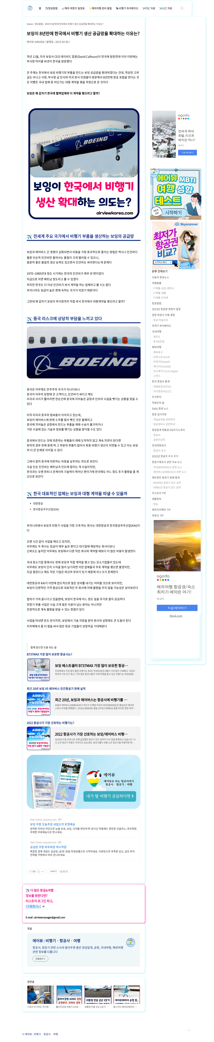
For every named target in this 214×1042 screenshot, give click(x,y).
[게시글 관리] (42, 871)
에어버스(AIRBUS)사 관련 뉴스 (169, 472)
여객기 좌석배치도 (161, 325)
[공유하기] (39, 871)
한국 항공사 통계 (161, 381)
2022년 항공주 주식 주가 (165, 456)
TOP (189, 1030)
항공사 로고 (159, 450)
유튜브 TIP (158, 515)
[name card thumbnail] (130, 942)
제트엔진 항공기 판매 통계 (166, 477)
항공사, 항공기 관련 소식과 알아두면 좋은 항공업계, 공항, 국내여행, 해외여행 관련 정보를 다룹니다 (78, 949)
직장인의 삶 (158, 402)
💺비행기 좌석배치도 (127, 8)
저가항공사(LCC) (162, 391)
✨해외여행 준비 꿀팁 (100, 8)
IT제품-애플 (159, 293)
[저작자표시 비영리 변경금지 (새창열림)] (64, 871)
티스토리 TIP (159, 493)
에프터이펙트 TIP (161, 509)
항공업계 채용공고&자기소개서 (168, 430)
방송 (155, 504)
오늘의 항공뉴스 (160, 277)
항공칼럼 (156, 303)
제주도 (156, 336)
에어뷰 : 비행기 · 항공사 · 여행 (56, 940)
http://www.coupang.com (43, 819)
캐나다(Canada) (162, 366)
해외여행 (156, 347)
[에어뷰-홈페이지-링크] (84, 756)
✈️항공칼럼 (51, 8)
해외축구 (158, 352)
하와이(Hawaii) (161, 361)
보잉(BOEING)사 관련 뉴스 (167, 467)
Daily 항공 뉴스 (160, 408)
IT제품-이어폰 (160, 297)
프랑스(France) (161, 357)
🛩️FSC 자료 (148, 8)
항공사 (156, 435)
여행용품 (156, 283)
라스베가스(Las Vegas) (165, 371)
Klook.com (176, 616)
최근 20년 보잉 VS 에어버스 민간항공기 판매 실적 (56, 688)
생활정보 (156, 499)
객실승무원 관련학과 (164, 419)
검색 (182, 8)
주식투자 (156, 397)
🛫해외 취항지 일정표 (73, 8)
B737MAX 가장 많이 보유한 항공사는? (49, 654)
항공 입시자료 (159, 414)
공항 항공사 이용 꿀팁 (163, 315)
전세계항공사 (159, 445)
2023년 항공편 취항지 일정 (166, 309)
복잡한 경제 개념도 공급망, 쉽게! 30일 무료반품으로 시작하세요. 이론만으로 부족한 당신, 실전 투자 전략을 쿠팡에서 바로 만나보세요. (82, 852)
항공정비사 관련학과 (164, 424)
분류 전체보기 (160, 271)
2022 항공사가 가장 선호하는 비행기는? (50, 723)
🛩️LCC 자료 (165, 8)
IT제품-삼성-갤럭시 (163, 288)
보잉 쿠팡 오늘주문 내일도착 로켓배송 (52, 824)
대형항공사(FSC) (162, 386)
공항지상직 (159, 439)
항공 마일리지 (160, 320)
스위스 (156, 375)
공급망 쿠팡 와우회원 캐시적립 (48, 847)
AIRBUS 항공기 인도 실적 (167, 487)
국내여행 (156, 331)
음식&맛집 (158, 341)
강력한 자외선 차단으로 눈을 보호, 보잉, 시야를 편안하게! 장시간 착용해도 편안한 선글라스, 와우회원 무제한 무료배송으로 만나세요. (83, 830)
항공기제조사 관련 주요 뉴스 (167, 462)
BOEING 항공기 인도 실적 (167, 482)
